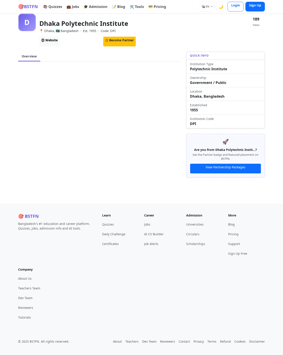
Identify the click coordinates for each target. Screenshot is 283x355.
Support (234, 244)
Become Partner (121, 40)
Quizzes (108, 224)
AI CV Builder (154, 234)
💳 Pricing (157, 6)
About (117, 341)
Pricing (233, 234)
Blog (231, 224)
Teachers (132, 341)
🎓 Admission (95, 6)
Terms (211, 341)
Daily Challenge (113, 234)
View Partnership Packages (225, 167)
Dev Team (25, 298)
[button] (207, 6)
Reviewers (25, 308)
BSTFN (28, 6)
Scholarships (195, 244)
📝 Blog (118, 6)
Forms (94, 40)
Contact (184, 341)
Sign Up (255, 5)
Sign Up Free (237, 253)
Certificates (110, 244)
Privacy (198, 341)
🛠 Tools (137, 6)
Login (235, 5)
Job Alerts (151, 244)
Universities (195, 224)
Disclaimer (257, 341)
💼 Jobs (73, 6)
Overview (29, 56)
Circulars (74, 40)
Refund (225, 341)
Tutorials (24, 317)
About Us (25, 278)
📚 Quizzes (52, 6)
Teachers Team (29, 288)
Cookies (240, 341)
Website (51, 40)
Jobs (147, 224)
